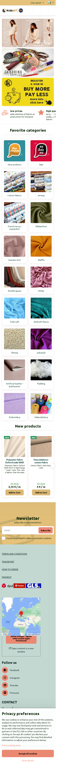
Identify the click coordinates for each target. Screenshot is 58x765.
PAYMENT (6, 577)
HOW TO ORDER (10, 569)
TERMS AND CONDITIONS (14, 553)
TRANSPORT (8, 561)
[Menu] (52, 10)
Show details (28, 760)
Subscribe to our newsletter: (28, 522)
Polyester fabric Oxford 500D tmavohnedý (14, 462)
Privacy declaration (11, 745)
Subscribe (46, 530)
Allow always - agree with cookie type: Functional (21, 638)
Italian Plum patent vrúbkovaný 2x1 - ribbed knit (41, 462)
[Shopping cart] (44, 10)
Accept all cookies (28, 753)
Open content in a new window (22, 650)
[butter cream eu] (28, 33)
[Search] (37, 10)
